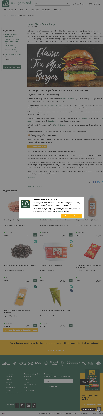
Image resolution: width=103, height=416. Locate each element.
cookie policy (60, 211)
